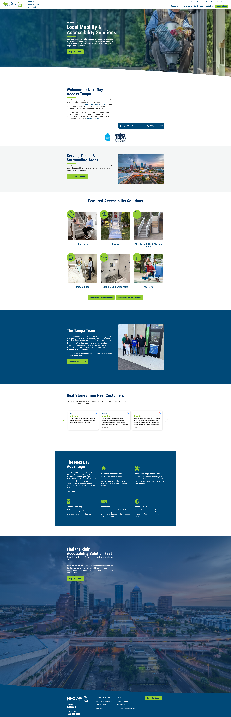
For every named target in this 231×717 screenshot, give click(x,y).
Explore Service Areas (77, 176)
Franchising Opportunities (126, 708)
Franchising (224, 2)
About (207, 2)
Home (193, 2)
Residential (174, 6)
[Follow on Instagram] (131, 125)
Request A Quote (221, 6)
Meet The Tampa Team (77, 362)
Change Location (32, 7)
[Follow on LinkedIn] (128, 125)
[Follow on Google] (124, 125)
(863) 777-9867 (34, 4)
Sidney (104, 413)
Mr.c (135, 413)
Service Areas (199, 6)
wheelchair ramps (82, 104)
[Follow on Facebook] (120, 125)
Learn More (71, 491)
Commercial (186, 6)
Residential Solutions (103, 698)
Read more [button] (73, 427)
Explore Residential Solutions (101, 298)
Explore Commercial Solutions (129, 298)
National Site (215, 2)
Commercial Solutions (104, 701)
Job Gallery (209, 6)
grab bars (103, 104)
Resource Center (123, 701)
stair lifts (94, 104)
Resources (200, 2)
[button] (166, 420)
